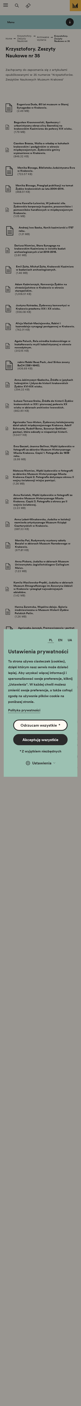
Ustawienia (42, 762)
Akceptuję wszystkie (40, 739)
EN (60, 640)
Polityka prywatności (24, 710)
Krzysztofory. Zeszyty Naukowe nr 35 (62, 38)
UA (70, 640)
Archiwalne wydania (43, 38)
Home (9, 38)
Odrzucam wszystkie (40, 725)
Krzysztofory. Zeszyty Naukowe (24, 38)
